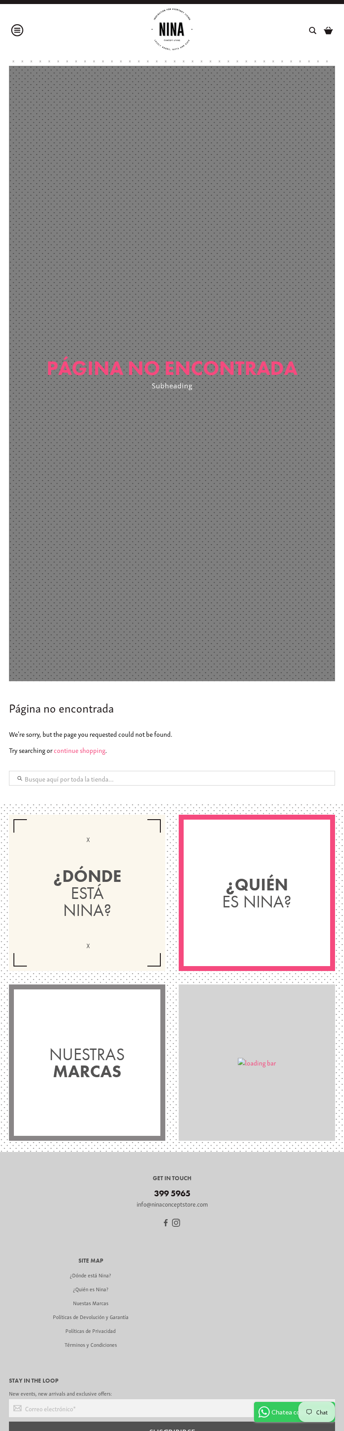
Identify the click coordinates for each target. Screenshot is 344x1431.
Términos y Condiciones (90, 1344)
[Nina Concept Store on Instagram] (176, 1224)
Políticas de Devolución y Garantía (91, 1316)
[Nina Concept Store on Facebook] (166, 1224)
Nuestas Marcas (90, 1302)
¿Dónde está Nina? (90, 1275)
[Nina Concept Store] (172, 30)
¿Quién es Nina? (90, 1289)
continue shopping (79, 749)
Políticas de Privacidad (90, 1330)
